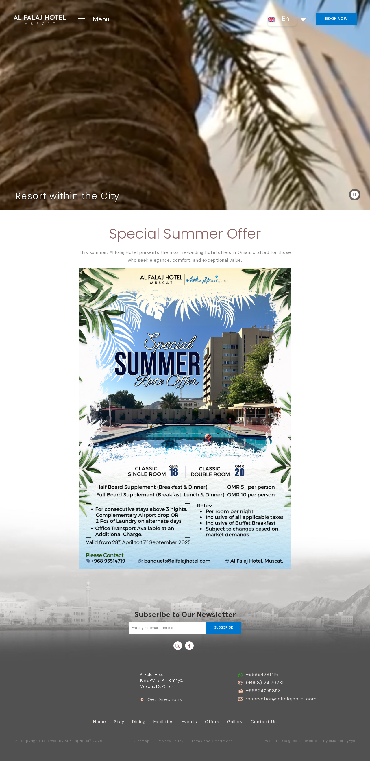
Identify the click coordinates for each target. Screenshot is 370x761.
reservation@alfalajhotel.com (281, 699)
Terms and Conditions (212, 741)
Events (189, 722)
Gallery (235, 722)
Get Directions (164, 699)
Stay (119, 722)
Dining (139, 722)
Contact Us (264, 722)
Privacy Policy (171, 741)
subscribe (223, 627)
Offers (212, 722)
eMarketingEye (342, 740)
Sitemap (142, 741)
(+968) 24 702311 (265, 682)
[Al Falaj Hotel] (39, 19)
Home (99, 722)
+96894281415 (262, 674)
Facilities (163, 722)
